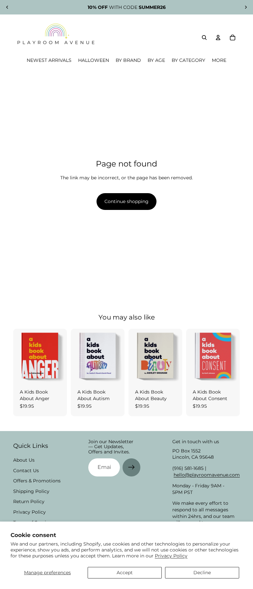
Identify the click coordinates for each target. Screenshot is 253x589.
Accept (125, 573)
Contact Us (26, 471)
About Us (24, 460)
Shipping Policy (31, 491)
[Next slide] (246, 7)
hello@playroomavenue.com (207, 475)
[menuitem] (219, 60)
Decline (202, 573)
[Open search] (204, 37)
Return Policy (28, 501)
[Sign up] (131, 467)
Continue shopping (126, 201)
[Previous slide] (7, 7)
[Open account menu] (218, 37)
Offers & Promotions (37, 481)
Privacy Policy (171, 556)
